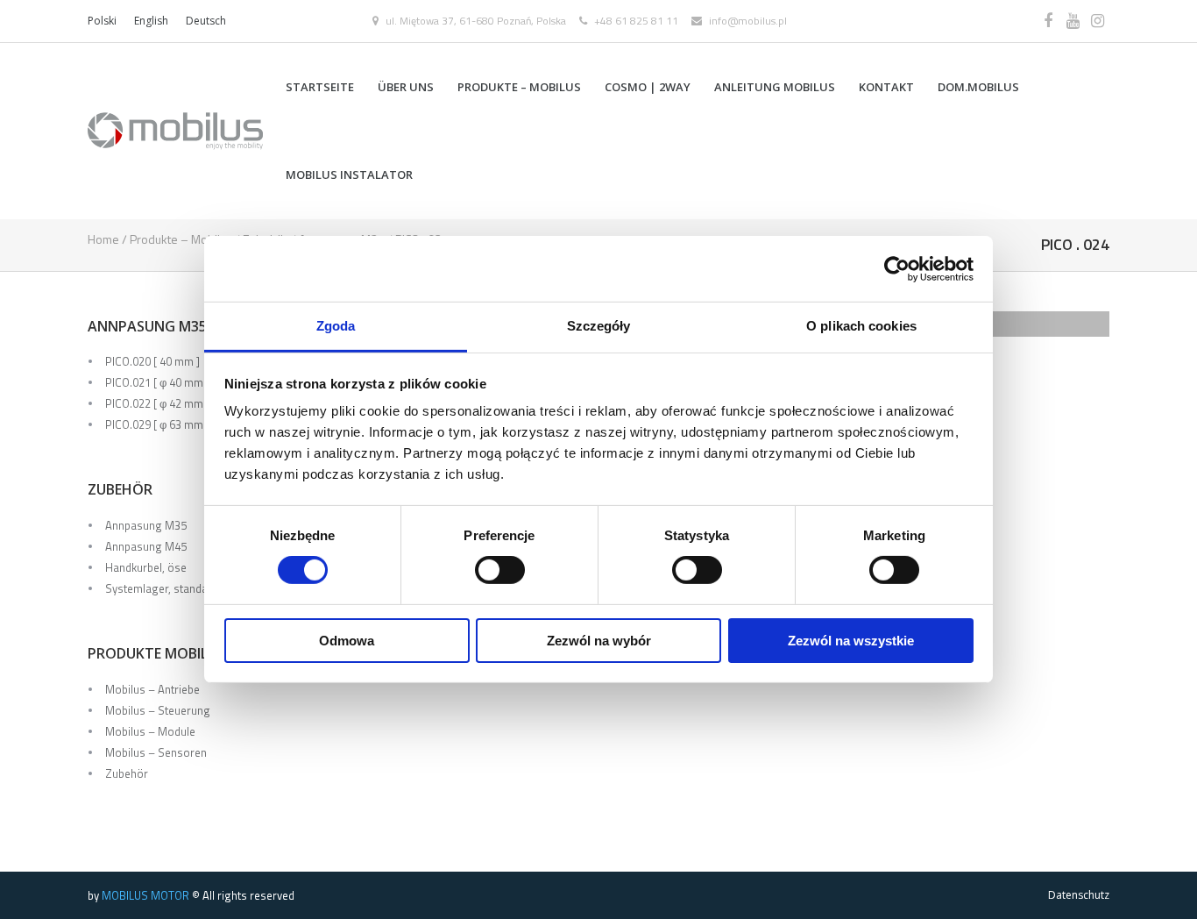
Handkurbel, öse (146, 567)
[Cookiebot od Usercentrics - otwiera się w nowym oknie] (897, 268)
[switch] (500, 570)
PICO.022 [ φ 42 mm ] (157, 403)
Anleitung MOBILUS (774, 87)
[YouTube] (1072, 21)
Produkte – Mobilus (519, 87)
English (151, 20)
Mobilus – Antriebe (152, 689)
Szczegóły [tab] (599, 325)
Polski (102, 20)
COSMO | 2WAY (648, 87)
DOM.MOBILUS (978, 87)
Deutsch (206, 20)
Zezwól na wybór (599, 640)
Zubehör (126, 773)
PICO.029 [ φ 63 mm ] (157, 424)
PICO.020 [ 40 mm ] (152, 361)
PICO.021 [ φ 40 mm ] (157, 382)
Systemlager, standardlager (174, 588)
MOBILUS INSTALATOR (349, 174)
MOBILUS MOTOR (145, 895)
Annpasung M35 (146, 525)
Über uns (406, 87)
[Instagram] (1097, 21)
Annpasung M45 (146, 546)
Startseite (320, 87)
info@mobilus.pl (748, 20)
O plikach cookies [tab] (861, 325)
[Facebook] (1048, 21)
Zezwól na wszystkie (851, 640)
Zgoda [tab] (336, 325)
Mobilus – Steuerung (157, 710)
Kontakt (886, 87)
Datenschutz (1078, 894)
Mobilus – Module (150, 731)
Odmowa (346, 640)
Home (103, 239)
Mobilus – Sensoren (156, 752)
